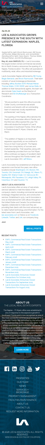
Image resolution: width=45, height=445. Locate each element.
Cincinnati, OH (18, 172)
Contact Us (23, 407)
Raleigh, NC (29, 172)
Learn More (22, 350)
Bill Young (37, 76)
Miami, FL (38, 172)
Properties (22, 378)
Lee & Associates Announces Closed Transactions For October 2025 (20, 276)
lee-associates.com (9, 215)
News (22, 386)
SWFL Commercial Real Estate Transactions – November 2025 (24, 271)
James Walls (34, 86)
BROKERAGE (22, 392)
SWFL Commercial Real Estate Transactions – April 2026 (24, 246)
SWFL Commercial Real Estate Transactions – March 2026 (24, 251)
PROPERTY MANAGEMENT (22, 396)
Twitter (12, 217)
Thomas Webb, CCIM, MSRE (13, 86)
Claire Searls (17, 91)
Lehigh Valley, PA (34, 177)
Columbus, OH (7, 180)
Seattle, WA (6, 175)
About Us (22, 404)
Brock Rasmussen (26, 79)
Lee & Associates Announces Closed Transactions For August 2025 (20, 286)
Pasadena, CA (21, 177)
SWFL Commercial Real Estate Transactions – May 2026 (24, 241)
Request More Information (22, 411)
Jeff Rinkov (27, 159)
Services (21, 390)
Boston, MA (34, 170)
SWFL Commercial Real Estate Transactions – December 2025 (24, 266)
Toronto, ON (7, 172)
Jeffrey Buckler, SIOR (17, 84)
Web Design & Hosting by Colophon (22, 437)
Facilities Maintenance (23, 400)
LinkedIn (5, 217)
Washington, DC (22, 170)
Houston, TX (23, 180)
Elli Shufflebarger (20, 94)
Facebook (34, 215)
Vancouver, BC (32, 175)
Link (20, 217)
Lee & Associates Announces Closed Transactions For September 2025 (20, 281)
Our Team (22, 382)
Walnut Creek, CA (19, 175)
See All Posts (33, 228)
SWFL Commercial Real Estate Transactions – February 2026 (24, 256)
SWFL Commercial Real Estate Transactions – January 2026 (24, 261)
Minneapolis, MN (8, 177)
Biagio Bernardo (8, 79)
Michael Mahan (32, 84)
